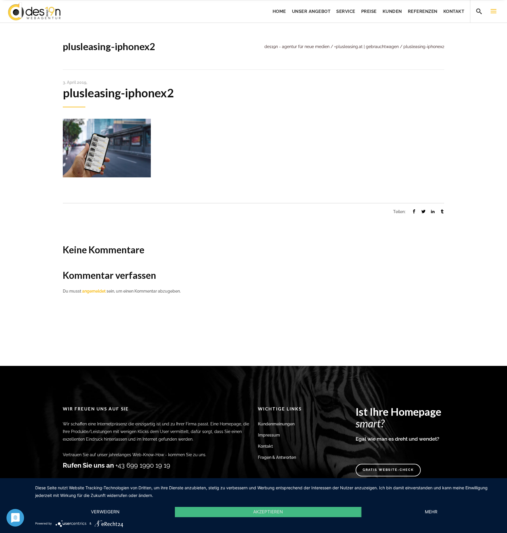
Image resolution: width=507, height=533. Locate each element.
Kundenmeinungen (276, 424)
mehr (431, 512)
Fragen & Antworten (277, 457)
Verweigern (105, 512)
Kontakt (265, 446)
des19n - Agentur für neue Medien (296, 47)
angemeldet (94, 291)
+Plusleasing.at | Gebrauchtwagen (366, 47)
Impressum (269, 435)
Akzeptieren (268, 512)
